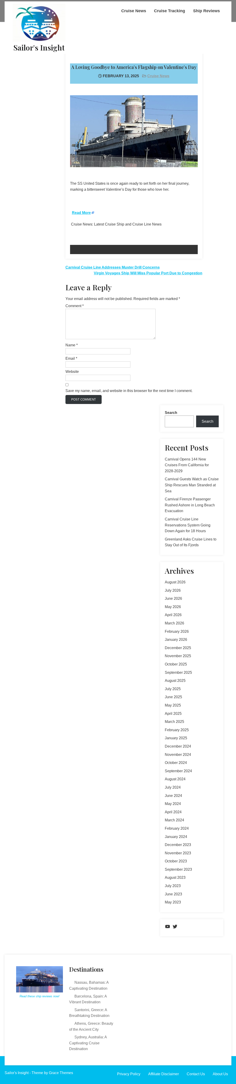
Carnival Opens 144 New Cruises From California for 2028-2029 (187, 465)
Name (71, 345)
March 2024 (174, 820)
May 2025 (173, 705)
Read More (81, 213)
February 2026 (177, 631)
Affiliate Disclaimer (163, 1074)
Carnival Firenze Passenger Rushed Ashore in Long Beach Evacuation (190, 505)
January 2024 (176, 837)
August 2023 (175, 877)
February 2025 (177, 730)
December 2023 (178, 845)
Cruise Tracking (169, 11)
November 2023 (178, 853)
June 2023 (173, 894)
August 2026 (175, 582)
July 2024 (173, 787)
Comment (74, 306)
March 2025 (174, 722)
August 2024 (175, 779)
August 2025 (175, 681)
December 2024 (178, 746)
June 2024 (173, 796)
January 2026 (176, 639)
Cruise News (133, 11)
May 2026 (173, 607)
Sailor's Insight (39, 47)
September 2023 (178, 869)
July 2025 (173, 689)
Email (71, 358)
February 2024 (177, 828)
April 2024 (173, 812)
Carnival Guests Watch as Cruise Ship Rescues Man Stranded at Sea (192, 485)
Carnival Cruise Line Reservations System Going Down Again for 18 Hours (187, 525)
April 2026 (173, 615)
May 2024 (173, 804)
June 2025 (173, 697)
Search (171, 413)
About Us (220, 1074)
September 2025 (178, 672)
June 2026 (173, 598)
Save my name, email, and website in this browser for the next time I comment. (128, 391)
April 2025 (173, 714)
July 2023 (173, 886)
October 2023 (176, 861)
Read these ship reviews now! (39, 996)
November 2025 (178, 656)
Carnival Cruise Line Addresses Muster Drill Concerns (112, 267)
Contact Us (196, 1074)
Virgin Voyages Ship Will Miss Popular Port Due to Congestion (148, 273)
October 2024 (176, 763)
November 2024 (178, 755)
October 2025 (176, 664)
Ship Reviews (206, 11)
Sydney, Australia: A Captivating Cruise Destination (88, 1043)
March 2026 (174, 623)
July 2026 (173, 590)
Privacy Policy (128, 1074)
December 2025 (178, 648)
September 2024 (178, 771)
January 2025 (176, 738)
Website (72, 372)
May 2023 (173, 902)
